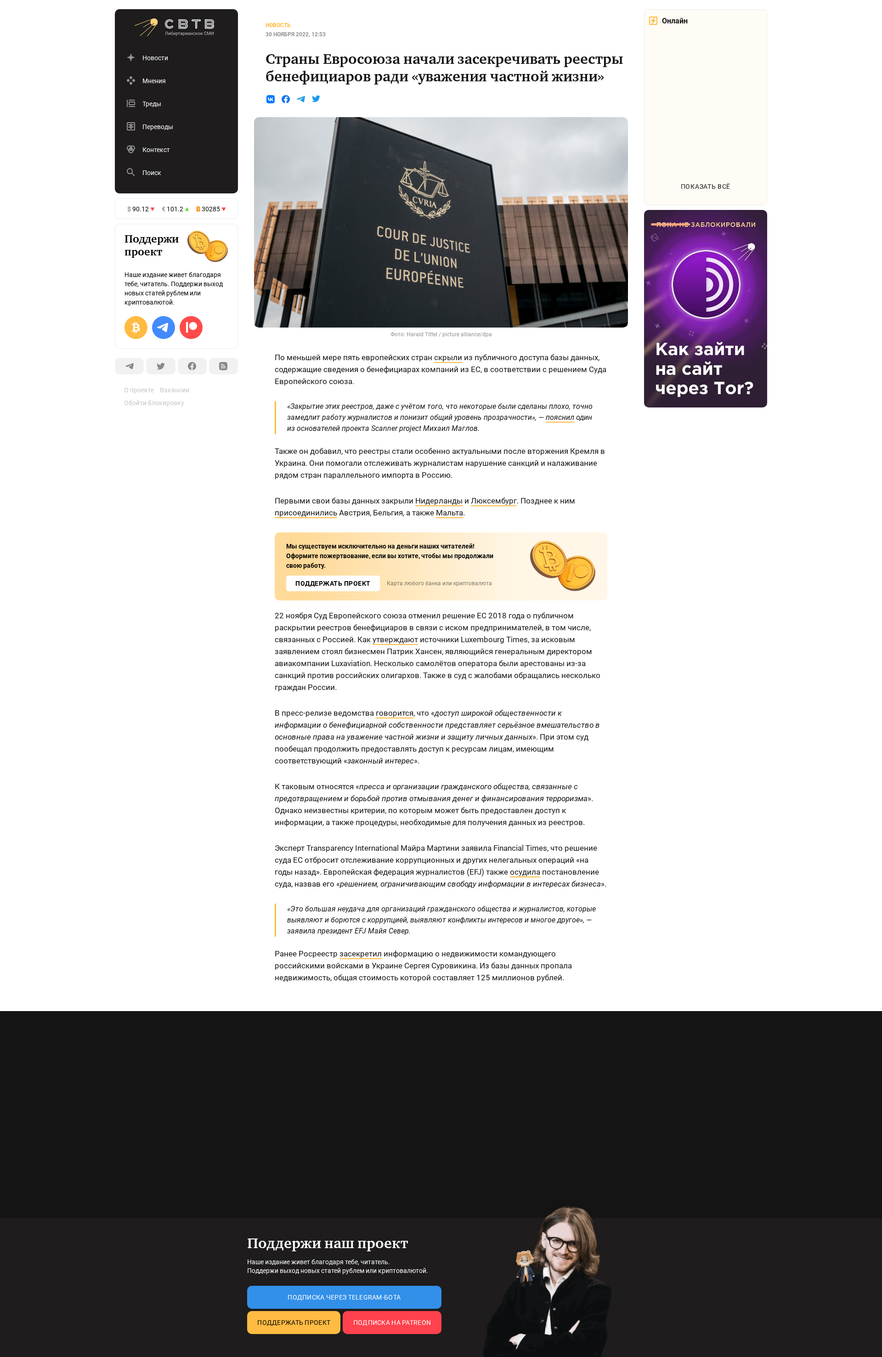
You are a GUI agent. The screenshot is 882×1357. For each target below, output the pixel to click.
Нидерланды (439, 500)
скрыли (448, 357)
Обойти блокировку (154, 403)
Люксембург (494, 500)
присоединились (306, 512)
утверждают (395, 639)
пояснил (560, 417)
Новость (278, 25)
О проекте (139, 390)
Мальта (449, 512)
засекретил (360, 953)
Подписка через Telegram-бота (344, 1297)
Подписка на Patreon (392, 1322)
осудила (525, 871)
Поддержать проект (293, 1322)
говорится (394, 713)
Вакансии (174, 390)
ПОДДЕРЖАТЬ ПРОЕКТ (333, 583)
